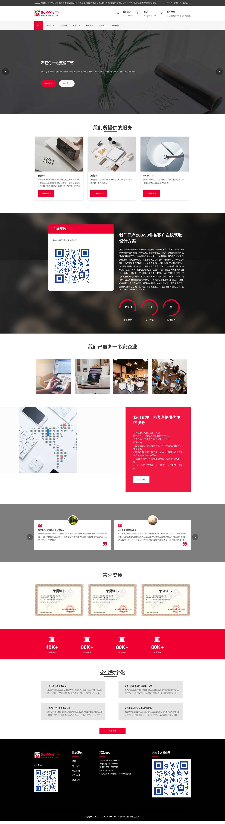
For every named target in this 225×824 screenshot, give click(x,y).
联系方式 (187, 3)
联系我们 (116, 25)
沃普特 (41, 175)
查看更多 (112, 731)
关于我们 (168, 3)
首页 (39, 25)
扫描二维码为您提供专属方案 (65, 240)
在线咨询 (48, 83)
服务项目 (63, 25)
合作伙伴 (102, 25)
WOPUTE (148, 175)
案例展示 (76, 25)
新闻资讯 (89, 25)
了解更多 (45, 193)
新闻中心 (178, 3)
